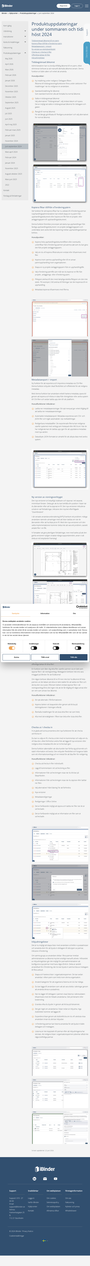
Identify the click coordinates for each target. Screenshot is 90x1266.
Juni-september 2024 (13, 146)
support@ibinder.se (17, 1207)
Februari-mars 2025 (13, 130)
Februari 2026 (10, 75)
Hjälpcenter (32, 1206)
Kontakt (6, 190)
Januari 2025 (10, 135)
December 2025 (11, 86)
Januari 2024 (10, 163)
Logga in (77, 6)
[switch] (34, 648)
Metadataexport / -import (41, 46)
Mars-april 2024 (11, 152)
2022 (7, 185)
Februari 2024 (10, 157)
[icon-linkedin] (34, 1178)
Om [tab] (74, 613)
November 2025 (11, 91)
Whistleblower (70, 1210)
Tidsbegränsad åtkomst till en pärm (45, 40)
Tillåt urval (45, 657)
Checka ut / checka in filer (41, 52)
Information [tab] (45, 613)
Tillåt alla (73, 657)
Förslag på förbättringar (12, 196)
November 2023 (11, 168)
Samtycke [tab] (15, 613)
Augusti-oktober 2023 (13, 174)
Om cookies (51, 1198)
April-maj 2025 (11, 124)
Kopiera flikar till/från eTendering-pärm (47, 43)
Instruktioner (8, 36)
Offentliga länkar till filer (41, 55)
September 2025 (11, 102)
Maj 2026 (8, 58)
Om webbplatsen (53, 1206)
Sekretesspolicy (53, 1202)
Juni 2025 (8, 119)
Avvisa (16, 657)
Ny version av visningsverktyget (43, 49)
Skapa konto (63, 6)
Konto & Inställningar (11, 42)
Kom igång (7, 25)
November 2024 (11, 141)
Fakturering (7, 47)
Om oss (68, 1198)
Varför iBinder (33, 1202)
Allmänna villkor (53, 1210)
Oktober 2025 (10, 97)
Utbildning (7, 31)
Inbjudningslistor (38, 58)
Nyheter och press (72, 1206)
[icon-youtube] (55, 1178)
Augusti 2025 (10, 108)
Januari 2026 (10, 80)
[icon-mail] (45, 1178)
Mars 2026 (9, 69)
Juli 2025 (8, 113)
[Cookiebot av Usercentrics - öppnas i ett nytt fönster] (77, 607)
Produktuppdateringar (12, 53)
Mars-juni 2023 (11, 179)
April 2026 (9, 64)
